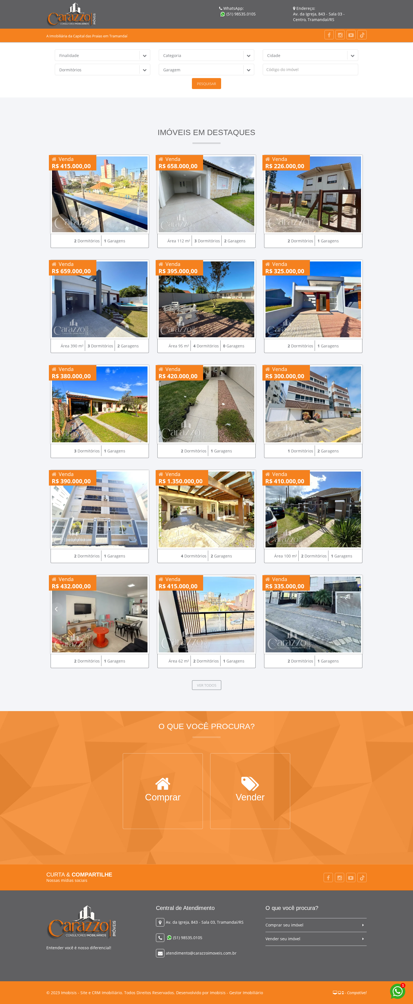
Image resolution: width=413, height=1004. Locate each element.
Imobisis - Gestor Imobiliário (236, 992)
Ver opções (162, 799)
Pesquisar (206, 83)
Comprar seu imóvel (284, 925)
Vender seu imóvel (283, 938)
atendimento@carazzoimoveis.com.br (201, 953)
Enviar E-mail (250, 799)
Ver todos (206, 685)
